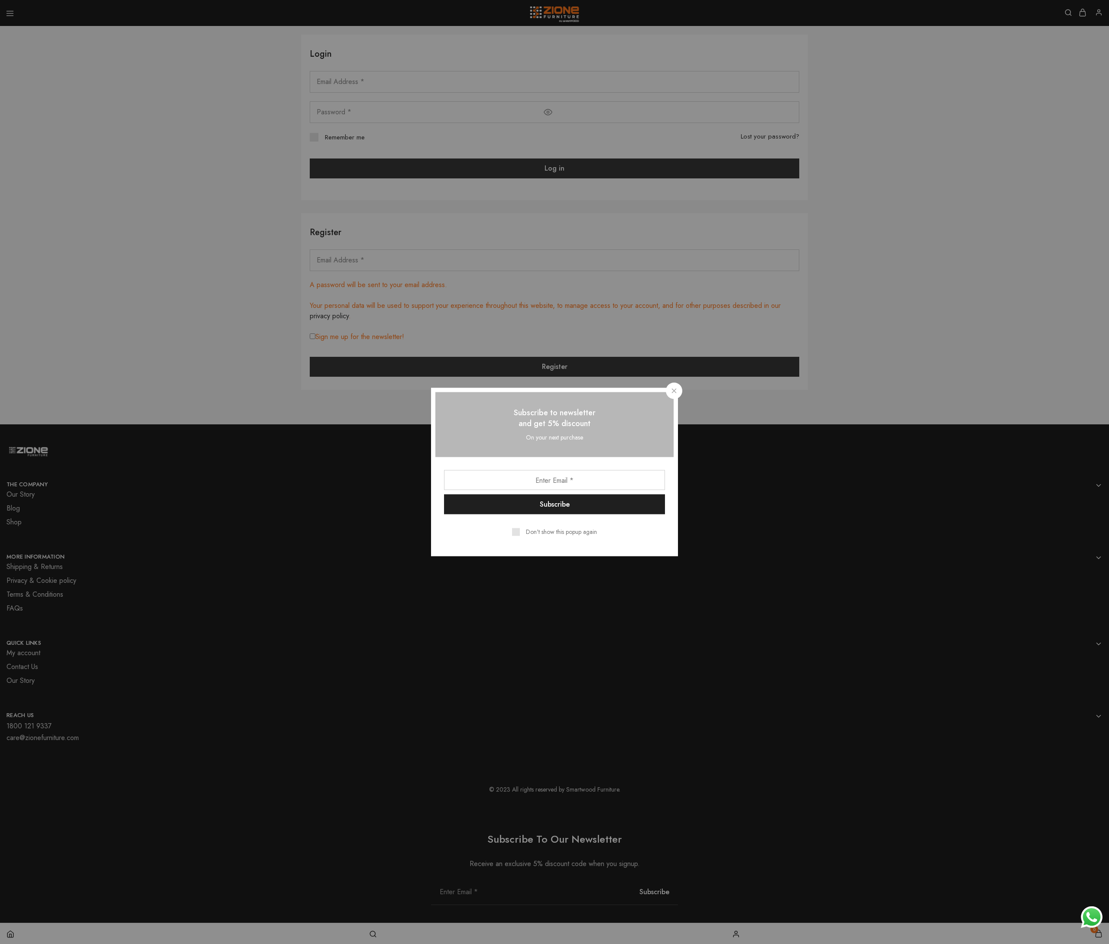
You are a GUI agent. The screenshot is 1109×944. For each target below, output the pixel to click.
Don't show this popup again (561, 531)
